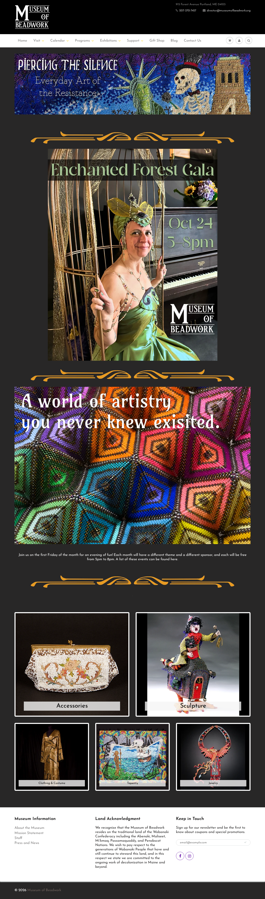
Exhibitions (108, 40)
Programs (82, 40)
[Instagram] (189, 856)
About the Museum (29, 828)
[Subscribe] (245, 842)
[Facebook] (180, 856)
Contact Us (192, 40)
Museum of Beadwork (44, 890)
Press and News (26, 843)
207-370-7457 (187, 10)
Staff (18, 838)
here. (174, 559)
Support (133, 40)
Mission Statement (28, 833)
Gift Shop (156, 40)
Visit (36, 40)
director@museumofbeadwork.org (229, 10)
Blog (174, 40)
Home (22, 40)
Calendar (57, 40)
